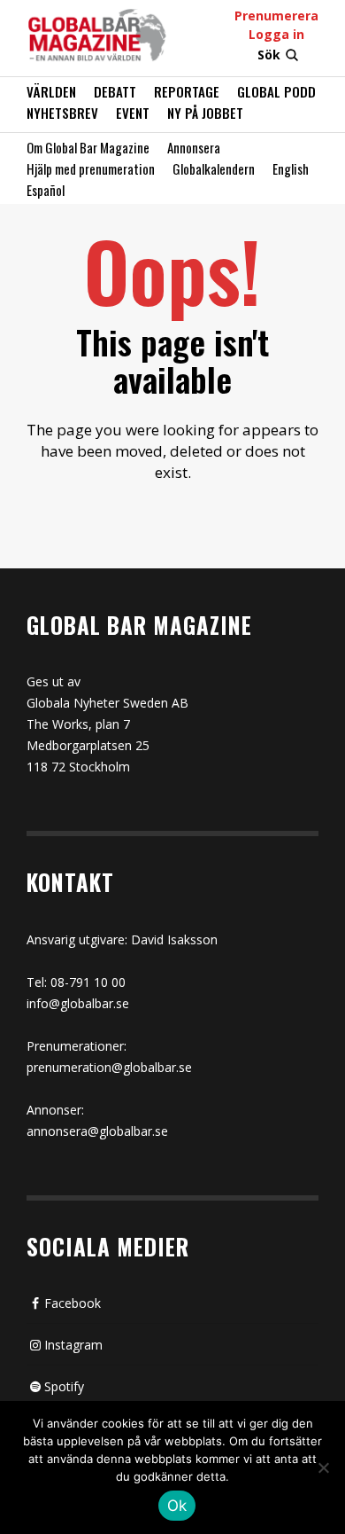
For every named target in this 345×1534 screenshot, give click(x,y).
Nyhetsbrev (62, 112)
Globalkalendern (213, 168)
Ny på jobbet (205, 112)
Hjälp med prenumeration (91, 168)
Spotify (64, 1386)
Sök (268, 54)
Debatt (115, 91)
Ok (177, 1505)
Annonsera (193, 147)
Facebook (72, 1303)
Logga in (276, 34)
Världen (51, 91)
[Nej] (323, 1469)
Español (46, 190)
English (290, 168)
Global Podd (276, 91)
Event (133, 112)
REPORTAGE (186, 91)
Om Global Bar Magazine (88, 147)
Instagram (73, 1344)
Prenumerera (276, 15)
